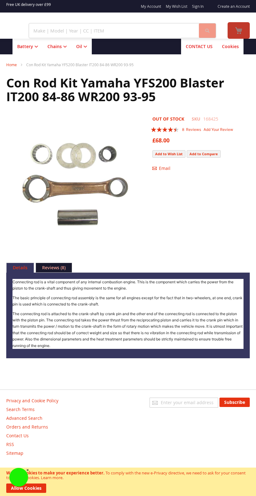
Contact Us (17, 436)
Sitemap (14, 453)
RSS (10, 444)
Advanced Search (24, 418)
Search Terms (20, 409)
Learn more (51, 477)
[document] (128, 482)
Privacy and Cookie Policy (32, 401)
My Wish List (176, 6)
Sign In (198, 6)
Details (20, 267)
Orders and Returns (27, 427)
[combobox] (114, 30)
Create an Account (234, 6)
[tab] (20, 268)
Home (11, 64)
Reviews (53, 267)
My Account (151, 6)
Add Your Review (218, 129)
